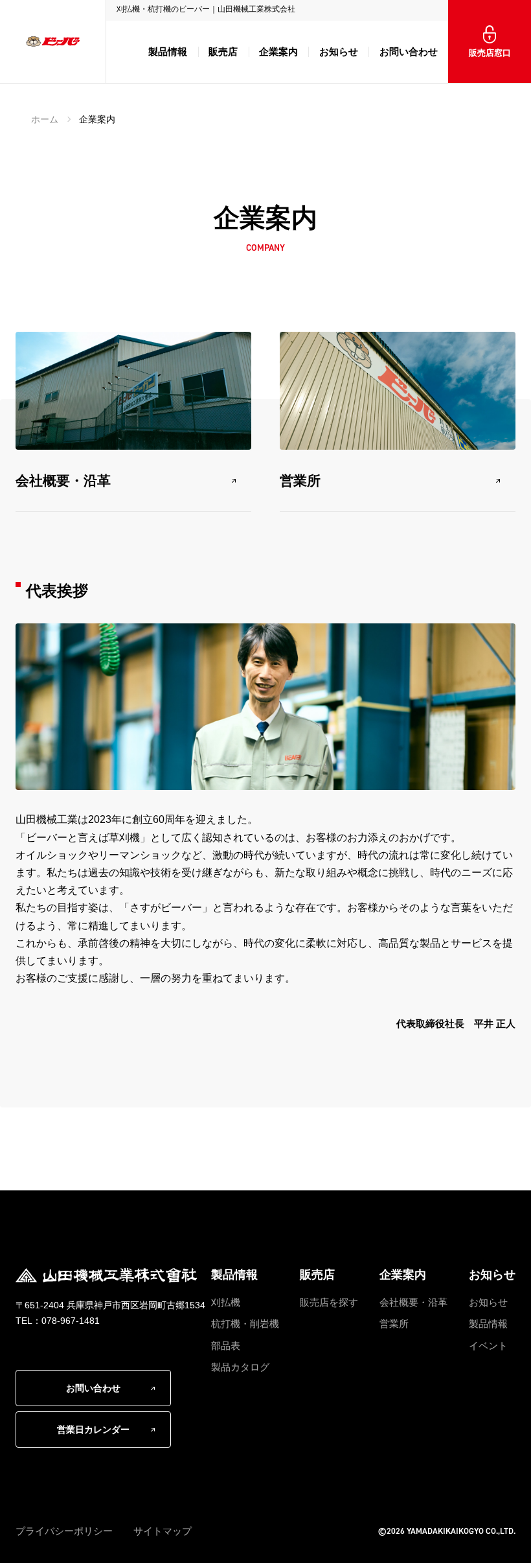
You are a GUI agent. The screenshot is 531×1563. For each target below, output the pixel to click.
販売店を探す (329, 1302)
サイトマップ (162, 1530)
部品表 (225, 1345)
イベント (488, 1345)
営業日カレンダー (93, 1429)
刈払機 (225, 1302)
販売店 (223, 51)
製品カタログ (240, 1366)
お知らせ (338, 51)
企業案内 (278, 51)
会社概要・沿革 (63, 480)
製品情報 (167, 51)
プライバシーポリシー (64, 1530)
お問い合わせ (408, 51)
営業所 (300, 480)
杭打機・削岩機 (245, 1323)
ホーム (44, 119)
